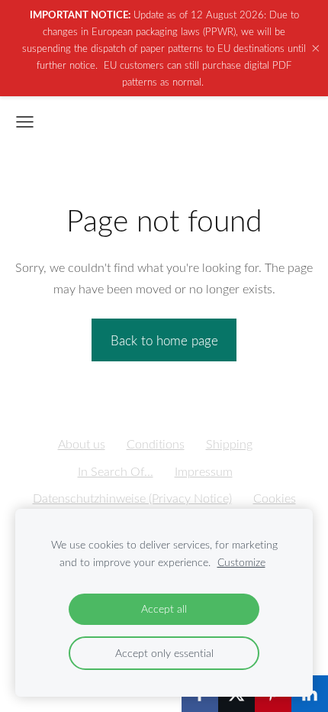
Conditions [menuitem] (156, 443)
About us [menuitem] (81, 443)
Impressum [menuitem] (204, 471)
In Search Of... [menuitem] (115, 471)
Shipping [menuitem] (229, 443)
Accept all (164, 608)
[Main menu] (25, 122)
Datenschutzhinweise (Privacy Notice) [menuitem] (132, 498)
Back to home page (164, 340)
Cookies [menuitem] (274, 498)
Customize (241, 562)
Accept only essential (164, 653)
